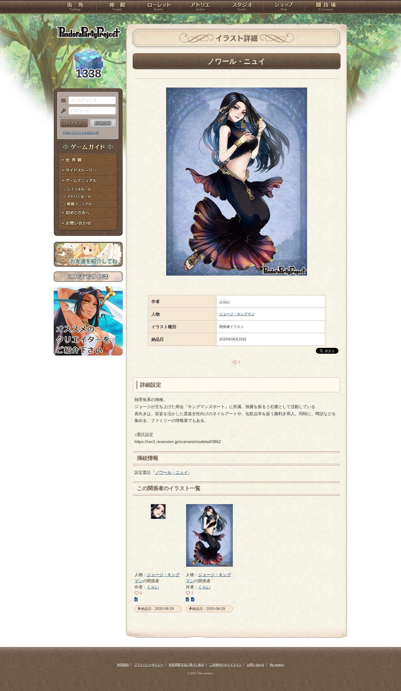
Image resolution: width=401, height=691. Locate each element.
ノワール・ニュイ (171, 472)
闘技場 (326, 7)
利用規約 (123, 664)
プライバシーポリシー (149, 664)
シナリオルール (88, 189)
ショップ (284, 7)
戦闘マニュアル (88, 204)
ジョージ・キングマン (237, 314)
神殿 (117, 7)
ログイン (74, 123)
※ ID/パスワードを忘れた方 (81, 132)
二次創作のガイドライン (225, 664)
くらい (224, 301)
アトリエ (200, 7)
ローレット (159, 7)
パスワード (62, 111)
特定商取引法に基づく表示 (186, 664)
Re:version (277, 664)
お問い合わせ (88, 223)
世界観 (88, 160)
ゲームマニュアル (88, 181)
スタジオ (242, 7)
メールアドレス (62, 100)
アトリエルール (88, 197)
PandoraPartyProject (88, 32)
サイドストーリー (88, 170)
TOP (75, 7)
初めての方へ (88, 213)
